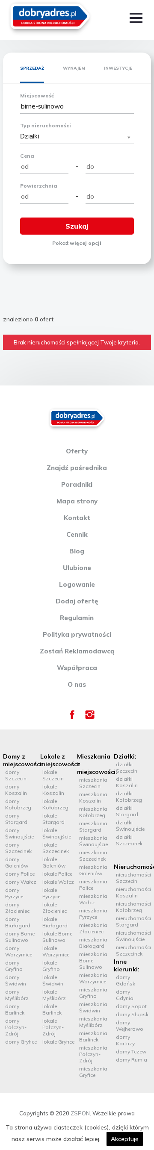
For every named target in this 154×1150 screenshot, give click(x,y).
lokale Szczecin (53, 775)
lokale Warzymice (55, 951)
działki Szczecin (126, 767)
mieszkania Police (93, 884)
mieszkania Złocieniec (93, 928)
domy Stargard (16, 818)
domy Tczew (131, 1051)
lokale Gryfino (51, 965)
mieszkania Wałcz (93, 899)
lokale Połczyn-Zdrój (53, 1027)
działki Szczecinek (129, 840)
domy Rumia (131, 1059)
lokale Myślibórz (54, 994)
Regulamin (77, 618)
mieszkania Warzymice (93, 978)
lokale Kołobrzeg (55, 804)
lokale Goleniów (53, 862)
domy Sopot (131, 1006)
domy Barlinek (14, 1009)
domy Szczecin (16, 775)
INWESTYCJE (118, 68)
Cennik (77, 534)
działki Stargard (127, 811)
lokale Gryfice (58, 1041)
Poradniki (76, 484)
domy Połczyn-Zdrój (16, 1027)
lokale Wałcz (58, 882)
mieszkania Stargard (93, 826)
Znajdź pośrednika (77, 468)
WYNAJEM (74, 68)
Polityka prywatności (77, 634)
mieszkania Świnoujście (93, 841)
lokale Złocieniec (54, 907)
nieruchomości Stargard (133, 921)
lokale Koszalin (53, 789)
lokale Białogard (55, 922)
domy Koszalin (16, 789)
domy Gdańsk (125, 980)
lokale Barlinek (52, 1009)
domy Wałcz (20, 882)
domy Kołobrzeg (18, 804)
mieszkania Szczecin (93, 782)
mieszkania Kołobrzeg (93, 812)
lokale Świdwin (52, 980)
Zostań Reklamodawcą (77, 651)
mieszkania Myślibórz (93, 1021)
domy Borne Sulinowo (20, 936)
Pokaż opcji (76, 243)
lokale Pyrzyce (51, 893)
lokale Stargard (53, 818)
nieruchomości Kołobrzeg (133, 906)
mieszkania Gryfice (93, 1071)
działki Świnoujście (130, 825)
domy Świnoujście (19, 833)
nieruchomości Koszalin (133, 892)
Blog (76, 551)
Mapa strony (77, 501)
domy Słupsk (132, 1014)
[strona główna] (50, 18)
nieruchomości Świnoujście (133, 935)
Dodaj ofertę (77, 601)
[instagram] (90, 717)
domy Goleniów (16, 862)
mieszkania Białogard (93, 942)
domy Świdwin (15, 980)
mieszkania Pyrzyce (93, 913)
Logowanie (77, 584)
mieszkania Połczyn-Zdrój (93, 1054)
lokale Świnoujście (56, 833)
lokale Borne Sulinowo (57, 936)
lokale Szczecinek (55, 847)
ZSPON (80, 1113)
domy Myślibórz (17, 994)
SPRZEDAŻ (32, 68)
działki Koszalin (127, 782)
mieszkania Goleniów (93, 870)
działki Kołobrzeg (129, 796)
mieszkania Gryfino (93, 992)
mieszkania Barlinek (93, 1036)
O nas (77, 684)
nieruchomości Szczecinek (133, 950)
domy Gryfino (14, 965)
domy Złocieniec (17, 907)
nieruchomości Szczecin (133, 877)
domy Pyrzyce (14, 893)
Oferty (77, 451)
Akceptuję (125, 1139)
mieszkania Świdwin (93, 1007)
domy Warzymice (18, 951)
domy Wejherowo (129, 1025)
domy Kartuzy (125, 1040)
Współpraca (77, 668)
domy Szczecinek (18, 847)
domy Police (20, 874)
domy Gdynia (124, 994)
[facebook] (72, 717)
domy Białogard (17, 922)
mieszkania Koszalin (93, 797)
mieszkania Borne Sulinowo (93, 960)
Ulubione (77, 568)
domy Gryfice (21, 1041)
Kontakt (77, 518)
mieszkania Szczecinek (93, 855)
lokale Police (57, 874)
